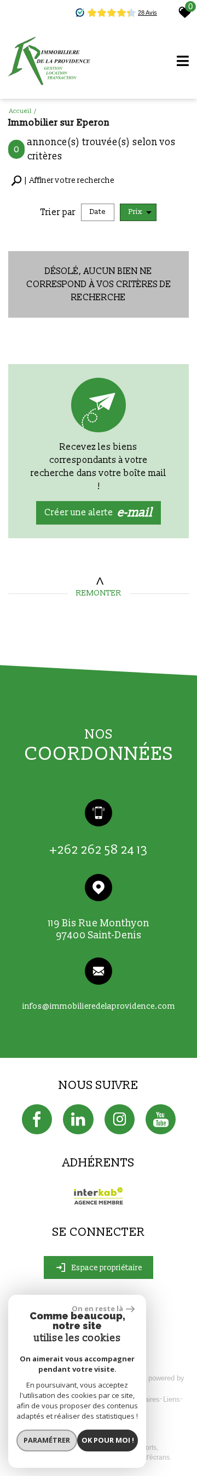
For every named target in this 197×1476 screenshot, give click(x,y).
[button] (62, 181)
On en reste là (97, 1308)
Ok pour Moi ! (108, 1440)
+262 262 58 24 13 (99, 850)
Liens (171, 1399)
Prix (135, 211)
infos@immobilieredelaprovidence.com (98, 1006)
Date (98, 211)
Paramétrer (47, 1440)
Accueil (20, 111)
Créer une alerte (98, 512)
